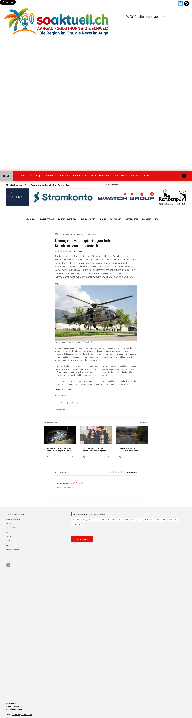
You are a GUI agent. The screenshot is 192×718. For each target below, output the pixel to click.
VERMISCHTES (132, 219)
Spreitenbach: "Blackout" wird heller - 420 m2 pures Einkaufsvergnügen (94, 449)
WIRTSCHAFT (115, 219)
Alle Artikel (30, 219)
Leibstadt (59, 389)
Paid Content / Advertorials (15, 541)
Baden (149, 520)
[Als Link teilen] (72, 403)
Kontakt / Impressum (13, 519)
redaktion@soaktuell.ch (22, 715)
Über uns (9, 523)
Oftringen (161, 520)
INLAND (103, 219)
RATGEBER (146, 219)
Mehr (157, 219)
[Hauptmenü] (184, 176)
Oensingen (137, 520)
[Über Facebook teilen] (56, 403)
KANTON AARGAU (47, 219)
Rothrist (77, 524)
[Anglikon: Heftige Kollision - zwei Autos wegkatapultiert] (60, 435)
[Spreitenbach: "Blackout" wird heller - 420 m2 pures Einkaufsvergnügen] (96, 435)
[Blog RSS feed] (8, 565)
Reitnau (69, 389)
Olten (77, 520)
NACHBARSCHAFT (87, 219)
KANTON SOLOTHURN (67, 219)
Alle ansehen (144, 422)
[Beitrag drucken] (78, 403)
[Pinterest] (186, 3)
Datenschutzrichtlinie (13, 549)
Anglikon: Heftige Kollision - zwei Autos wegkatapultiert (59, 449)
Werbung (9, 536)
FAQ (7, 532)
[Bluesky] (180, 3)
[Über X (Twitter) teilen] (61, 403)
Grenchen (124, 520)
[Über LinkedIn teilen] (67, 403)
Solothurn (100, 520)
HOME (6, 175)
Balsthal (173, 520)
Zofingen (88, 520)
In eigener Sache (11, 528)
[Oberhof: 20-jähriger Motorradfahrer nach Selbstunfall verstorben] (132, 435)
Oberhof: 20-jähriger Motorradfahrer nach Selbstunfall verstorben (129, 449)
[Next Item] (180, 197)
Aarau (112, 520)
